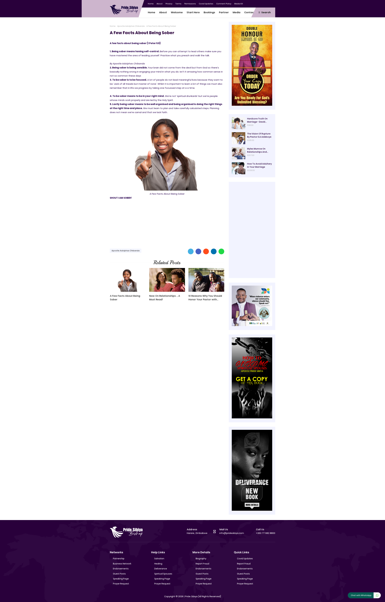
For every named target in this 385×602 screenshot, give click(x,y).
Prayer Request (121, 583)
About (160, 3)
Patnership (118, 558)
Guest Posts (119, 573)
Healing (158, 563)
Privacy (169, 3)
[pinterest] (273, 3)
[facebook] (255, 3)
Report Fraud (202, 563)
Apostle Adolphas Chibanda (131, 26)
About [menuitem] (163, 12)
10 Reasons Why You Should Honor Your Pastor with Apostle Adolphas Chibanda (205, 297)
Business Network (122, 563)
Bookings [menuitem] (209, 12)
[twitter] (261, 3)
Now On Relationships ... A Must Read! (164, 297)
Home (151, 3)
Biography (201, 558)
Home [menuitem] (151, 12)
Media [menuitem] (236, 12)
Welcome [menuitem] (177, 12)
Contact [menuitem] (249, 12)
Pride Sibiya (191, 596)
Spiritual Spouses (163, 573)
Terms (178, 3)
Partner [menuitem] (224, 12)
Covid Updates (206, 3)
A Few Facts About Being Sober (125, 297)
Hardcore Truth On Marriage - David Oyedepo (257, 120)
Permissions (190, 3)
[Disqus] (167, 346)
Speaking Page (121, 578)
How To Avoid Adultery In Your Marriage (259, 165)
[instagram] (267, 3)
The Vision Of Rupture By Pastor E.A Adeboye (259, 135)
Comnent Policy (223, 3)
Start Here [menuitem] (193, 12)
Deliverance (160, 568)
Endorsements (121, 568)
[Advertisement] (167, 223)
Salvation (159, 558)
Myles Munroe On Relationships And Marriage (257, 150)
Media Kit (238, 3)
